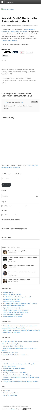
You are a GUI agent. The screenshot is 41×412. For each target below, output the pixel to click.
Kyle (6, 102)
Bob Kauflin (6, 25)
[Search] (37, 196)
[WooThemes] (27, 409)
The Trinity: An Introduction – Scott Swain (15, 355)
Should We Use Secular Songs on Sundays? (16, 310)
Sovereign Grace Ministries (24, 69)
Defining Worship (8, 292)
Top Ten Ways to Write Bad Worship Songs (15, 312)
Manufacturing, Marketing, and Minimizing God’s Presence (20, 303)
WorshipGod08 (6, 74)
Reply (33, 101)
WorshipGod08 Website (9, 40)
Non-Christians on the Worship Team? (14, 306)
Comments (11, 247)
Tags (18, 247)
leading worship (8, 69)
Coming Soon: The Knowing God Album (19, 280)
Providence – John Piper (10, 352)
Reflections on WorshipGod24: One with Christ (21, 265)
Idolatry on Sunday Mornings (11, 301)
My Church (6, 391)
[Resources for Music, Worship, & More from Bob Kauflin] (7, 9)
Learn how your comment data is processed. (19, 166)
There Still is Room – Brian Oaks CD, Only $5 (16, 78)
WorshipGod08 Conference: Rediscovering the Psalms (18, 30)
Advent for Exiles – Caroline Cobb (13, 346)
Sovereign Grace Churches (11, 393)
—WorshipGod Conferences (30, 25)
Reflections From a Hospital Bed (17, 251)
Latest (4, 247)
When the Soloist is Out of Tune (12, 316)
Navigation (9, 2)
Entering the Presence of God (11, 295)
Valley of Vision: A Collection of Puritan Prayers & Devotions (20, 381)
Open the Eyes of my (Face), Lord (13, 308)
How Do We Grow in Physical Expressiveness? (17, 297)
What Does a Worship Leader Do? (13, 314)
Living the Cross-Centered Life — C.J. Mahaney (17, 375)
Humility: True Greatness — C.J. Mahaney (15, 373)
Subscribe (6, 185)
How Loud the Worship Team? (12, 299)
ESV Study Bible (8, 370)
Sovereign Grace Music (10, 395)
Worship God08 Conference (11, 72)
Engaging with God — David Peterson (14, 368)
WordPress (12, 409)
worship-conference (29, 72)
